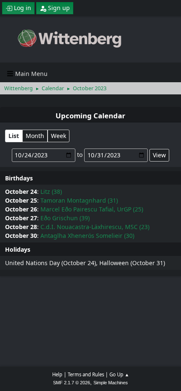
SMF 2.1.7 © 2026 (71, 382)
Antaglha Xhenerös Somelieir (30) (87, 236)
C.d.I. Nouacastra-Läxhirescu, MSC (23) (94, 227)
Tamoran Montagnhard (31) (79, 200)
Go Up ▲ (119, 374)
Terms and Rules (86, 374)
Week (58, 136)
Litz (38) (51, 192)
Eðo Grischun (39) (65, 218)
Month (35, 136)
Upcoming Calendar (90, 115)
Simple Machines (110, 382)
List (13, 136)
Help (57, 374)
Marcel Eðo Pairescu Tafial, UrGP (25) (91, 209)
